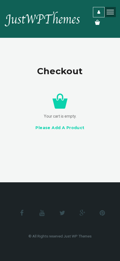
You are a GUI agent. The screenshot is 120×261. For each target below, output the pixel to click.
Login (99, 12)
